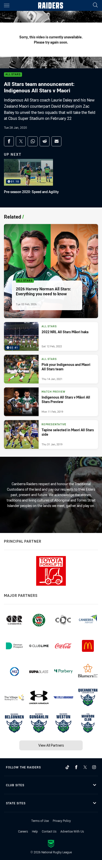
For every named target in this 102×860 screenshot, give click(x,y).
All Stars (13, 74)
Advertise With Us (72, 831)
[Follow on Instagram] (94, 767)
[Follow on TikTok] (67, 767)
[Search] (95, 5)
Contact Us (49, 831)
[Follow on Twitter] (85, 767)
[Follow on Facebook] (76, 767)
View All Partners (51, 745)
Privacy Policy (62, 821)
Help (35, 831)
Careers (23, 831)
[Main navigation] (6, 5)
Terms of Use (40, 821)
